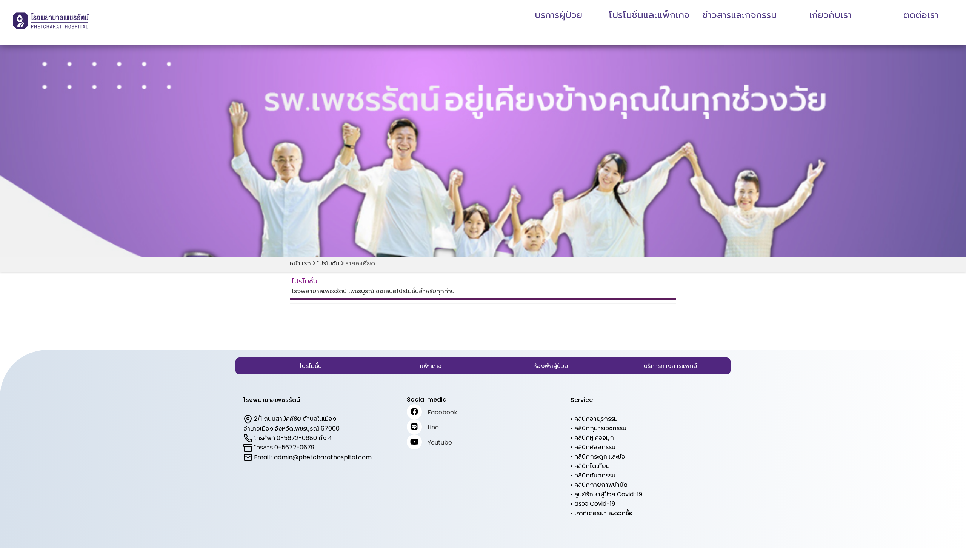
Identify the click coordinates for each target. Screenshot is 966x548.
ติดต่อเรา (920, 15)
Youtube (440, 442)
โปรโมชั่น (328, 263)
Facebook (442, 412)
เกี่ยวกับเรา (830, 15)
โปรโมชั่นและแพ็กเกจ (649, 15)
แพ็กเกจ (430, 366)
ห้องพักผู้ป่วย (550, 366)
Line (433, 427)
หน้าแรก (300, 263)
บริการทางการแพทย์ (670, 366)
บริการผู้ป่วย (558, 15)
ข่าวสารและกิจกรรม (740, 15)
